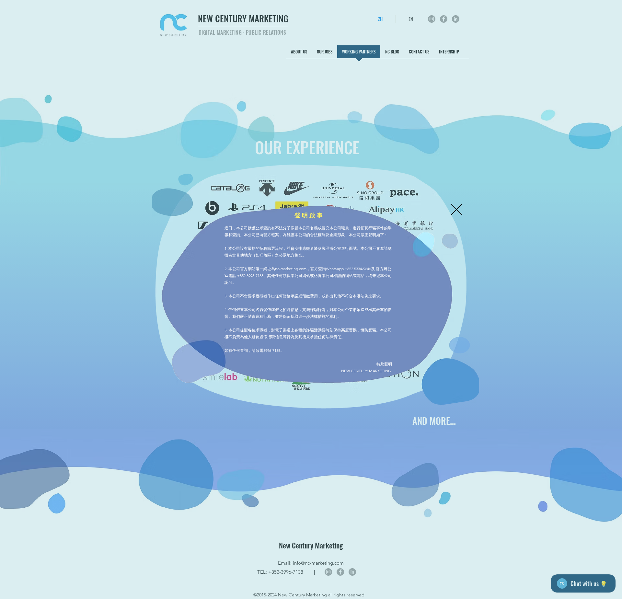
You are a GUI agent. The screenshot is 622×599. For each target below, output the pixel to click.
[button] (456, 209)
